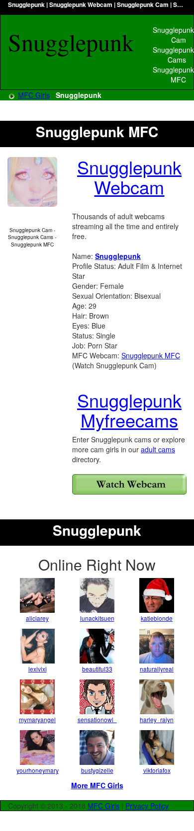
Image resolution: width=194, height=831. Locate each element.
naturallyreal (157, 669)
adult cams (158, 449)
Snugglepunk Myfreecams (129, 409)
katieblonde (157, 618)
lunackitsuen (97, 618)
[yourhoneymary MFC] (37, 747)
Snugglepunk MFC (150, 355)
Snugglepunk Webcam (129, 176)
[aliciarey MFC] (37, 595)
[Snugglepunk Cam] (129, 484)
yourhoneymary (37, 770)
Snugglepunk (118, 256)
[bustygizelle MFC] (97, 747)
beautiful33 (97, 669)
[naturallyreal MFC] (156, 646)
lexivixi (37, 669)
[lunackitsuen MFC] (97, 595)
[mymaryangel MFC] (37, 696)
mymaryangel (37, 719)
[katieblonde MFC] (156, 595)
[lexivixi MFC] (37, 646)
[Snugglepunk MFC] (32, 182)
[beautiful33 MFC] (97, 646)
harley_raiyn (157, 719)
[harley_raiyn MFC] (156, 696)
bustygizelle (97, 770)
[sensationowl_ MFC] (97, 696)
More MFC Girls (97, 785)
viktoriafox (157, 770)
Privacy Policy (147, 806)
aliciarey (37, 618)
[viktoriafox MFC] (156, 747)
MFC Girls (34, 95)
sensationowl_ (97, 719)
